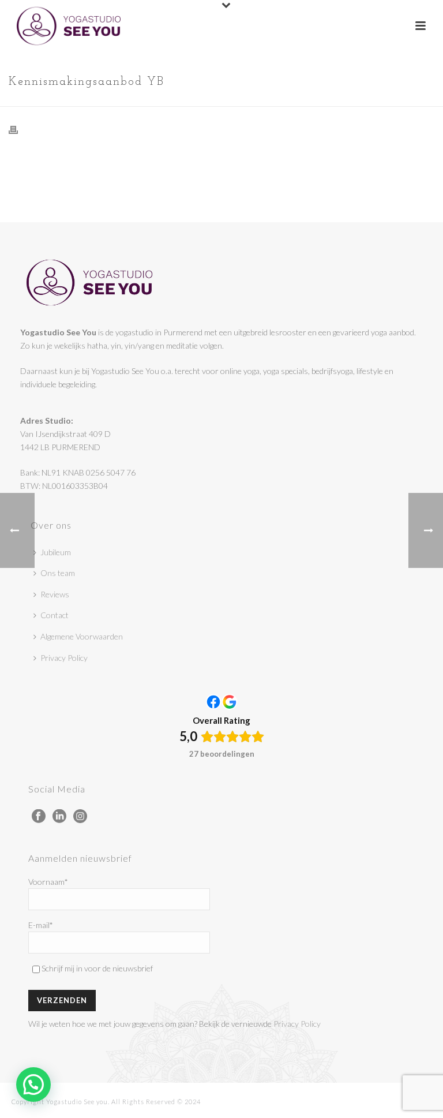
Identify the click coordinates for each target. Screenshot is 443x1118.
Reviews (54, 594)
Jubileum (55, 552)
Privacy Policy (64, 658)
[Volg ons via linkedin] (59, 816)
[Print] (19, 129)
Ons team (57, 573)
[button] (33, 1084)
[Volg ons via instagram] (80, 816)
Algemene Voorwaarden (81, 636)
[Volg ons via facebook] (39, 816)
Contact (54, 615)
